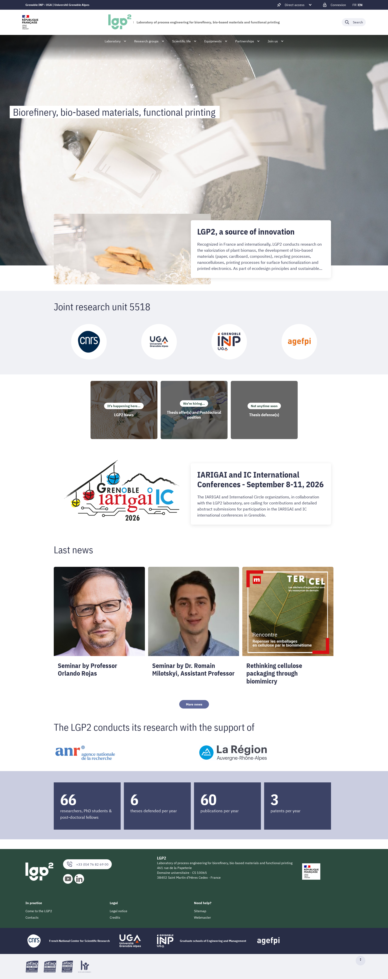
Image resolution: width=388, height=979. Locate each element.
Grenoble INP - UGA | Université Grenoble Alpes (57, 5)
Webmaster (202, 917)
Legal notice (118, 911)
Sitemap (200, 911)
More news (194, 704)
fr (354, 5)
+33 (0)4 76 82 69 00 (92, 864)
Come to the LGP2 (38, 911)
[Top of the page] (362, 960)
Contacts (32, 917)
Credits (115, 917)
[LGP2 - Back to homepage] (120, 22)
